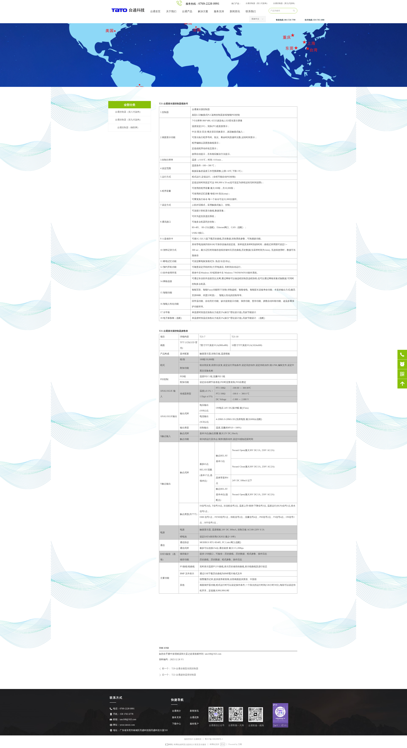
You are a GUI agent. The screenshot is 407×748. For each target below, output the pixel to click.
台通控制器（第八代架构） (257, 3)
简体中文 (255, 19)
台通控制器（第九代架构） (284, 3)
